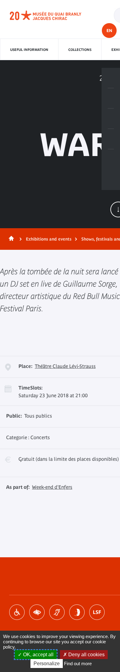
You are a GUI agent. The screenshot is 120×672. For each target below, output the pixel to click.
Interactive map (111, 159)
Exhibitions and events (48, 239)
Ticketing (111, 78)
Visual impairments (37, 612)
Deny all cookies (86, 654)
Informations (111, 98)
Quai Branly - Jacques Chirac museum (52, 15)
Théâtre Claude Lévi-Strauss (65, 366)
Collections (79, 50)
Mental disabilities (77, 612)
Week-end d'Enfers (52, 487)
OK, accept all (38, 654)
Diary (111, 119)
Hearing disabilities (57, 612)
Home (10, 239)
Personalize (47, 663)
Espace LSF (97, 612)
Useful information (29, 50)
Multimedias (111, 139)
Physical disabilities (17, 612)
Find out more (78, 663)
